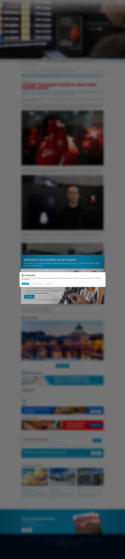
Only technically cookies (37, 283)
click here (27, 279)
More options (49, 283)
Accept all (25, 283)
